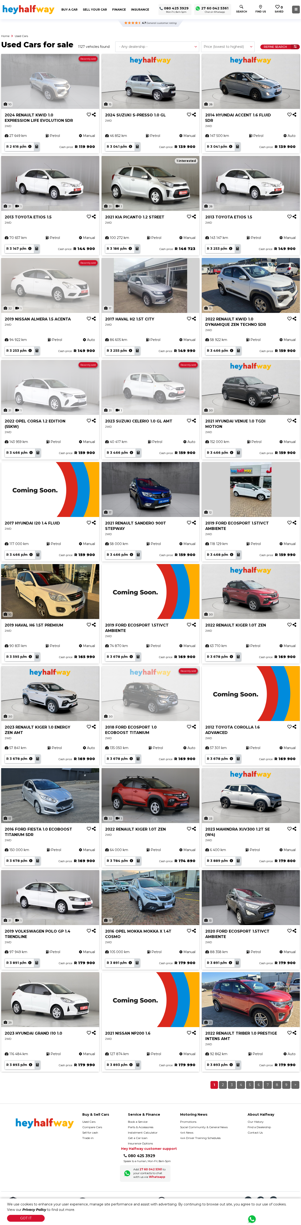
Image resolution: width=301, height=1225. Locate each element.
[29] (50, 999)
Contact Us (255, 1132)
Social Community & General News (204, 1127)
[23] (251, 795)
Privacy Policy (34, 1210)
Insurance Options (140, 1143)
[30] (251, 387)
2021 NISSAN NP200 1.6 (127, 1033)
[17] (151, 285)
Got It (26, 1218)
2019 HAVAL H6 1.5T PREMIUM (34, 625)
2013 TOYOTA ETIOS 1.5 (28, 217)
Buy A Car (69, 9)
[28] (251, 81)
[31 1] (50, 183)
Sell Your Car (95, 9)
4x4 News (186, 1132)
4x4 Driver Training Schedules (200, 1138)
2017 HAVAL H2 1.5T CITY (129, 319)
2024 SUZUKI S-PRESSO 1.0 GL (135, 115)
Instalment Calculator (143, 1132)
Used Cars (21, 36)
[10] (50, 591)
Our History (256, 1121)
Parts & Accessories (140, 1127)
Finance (119, 9)
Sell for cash (90, 1132)
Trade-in (88, 1138)
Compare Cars (92, 1127)
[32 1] (151, 795)
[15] (151, 81)
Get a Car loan (137, 1138)
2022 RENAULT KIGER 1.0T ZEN (235, 625)
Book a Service (137, 1121)
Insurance (140, 9)
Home (5, 36)
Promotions (188, 1121)
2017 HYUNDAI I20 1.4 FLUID (32, 523)
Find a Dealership (259, 1127)
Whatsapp (157, 1177)
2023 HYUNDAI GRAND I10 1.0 (33, 1033)
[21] (251, 999)
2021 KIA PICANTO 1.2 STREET (134, 217)
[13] (151, 897)
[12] (251, 489)
